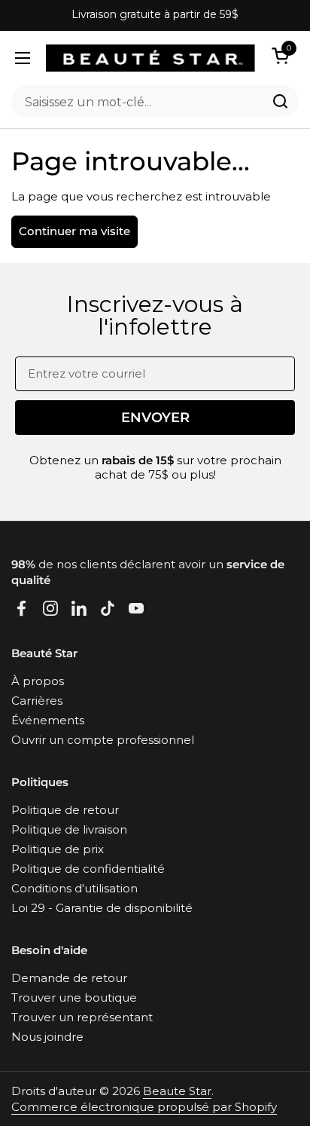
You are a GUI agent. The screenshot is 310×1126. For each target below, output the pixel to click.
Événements (47, 720)
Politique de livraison (69, 829)
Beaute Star (177, 1091)
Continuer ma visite (74, 231)
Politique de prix (57, 849)
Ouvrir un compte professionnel (102, 740)
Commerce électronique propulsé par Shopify (144, 1107)
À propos (37, 681)
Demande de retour (69, 978)
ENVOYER (155, 417)
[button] (283, 55)
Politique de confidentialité (88, 868)
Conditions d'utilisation (74, 888)
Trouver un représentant (82, 1017)
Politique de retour (65, 810)
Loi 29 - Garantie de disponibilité (102, 908)
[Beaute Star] (150, 58)
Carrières (36, 700)
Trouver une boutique (74, 997)
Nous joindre (47, 1037)
